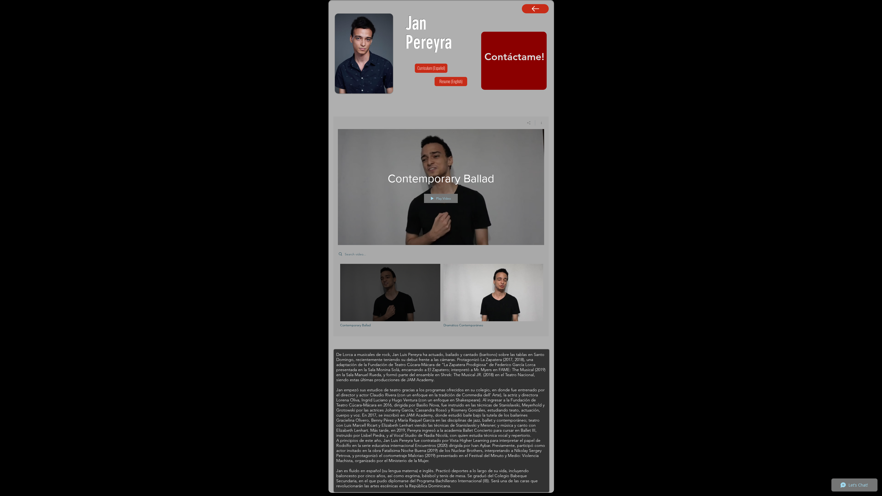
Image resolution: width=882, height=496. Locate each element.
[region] (514, 61)
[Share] (529, 123)
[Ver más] (535, 8)
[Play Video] (390, 295)
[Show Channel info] (539, 123)
